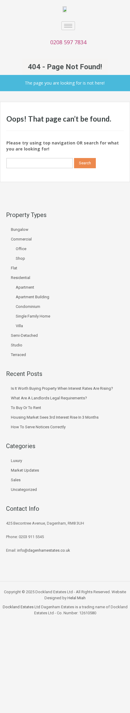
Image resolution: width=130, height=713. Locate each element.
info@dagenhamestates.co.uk (43, 550)
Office (21, 248)
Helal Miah (76, 598)
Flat (14, 268)
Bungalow (19, 229)
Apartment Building (32, 297)
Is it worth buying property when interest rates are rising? (62, 388)
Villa (19, 326)
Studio (16, 345)
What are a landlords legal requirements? (49, 398)
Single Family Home (33, 316)
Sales (16, 480)
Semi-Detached (24, 335)
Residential (20, 277)
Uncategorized (24, 489)
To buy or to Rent (26, 407)
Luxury (16, 460)
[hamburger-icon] (68, 25)
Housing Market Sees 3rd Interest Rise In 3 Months (55, 417)
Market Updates (25, 470)
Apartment (25, 287)
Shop (20, 258)
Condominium (28, 306)
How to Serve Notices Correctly (38, 427)
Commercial (21, 239)
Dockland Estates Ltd (21, 607)
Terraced (18, 354)
